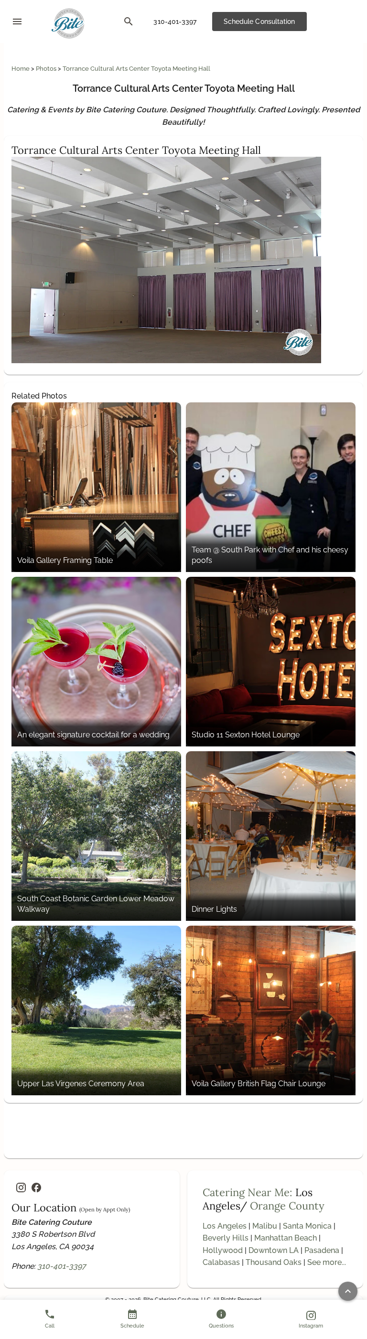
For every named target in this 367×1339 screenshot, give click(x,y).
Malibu (264, 1226)
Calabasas (221, 1262)
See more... (326, 1262)
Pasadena (321, 1250)
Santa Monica (307, 1226)
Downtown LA (273, 1250)
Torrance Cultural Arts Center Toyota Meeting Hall (136, 68)
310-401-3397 (61, 1266)
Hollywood (223, 1250)
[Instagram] (21, 1187)
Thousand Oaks (274, 1262)
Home (21, 68)
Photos (47, 68)
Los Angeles (225, 1226)
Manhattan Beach (285, 1237)
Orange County (287, 1205)
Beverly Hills (225, 1237)
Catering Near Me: (247, 1192)
